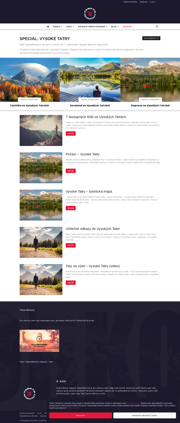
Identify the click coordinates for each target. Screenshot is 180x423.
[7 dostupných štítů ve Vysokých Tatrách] (41, 130)
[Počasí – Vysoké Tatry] (41, 167)
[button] (157, 27)
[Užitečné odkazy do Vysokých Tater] (41, 242)
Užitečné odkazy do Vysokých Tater (93, 229)
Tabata (56, 27)
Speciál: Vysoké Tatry (29, 99)
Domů (22, 34)
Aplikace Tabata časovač (91, 27)
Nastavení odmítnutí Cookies (144, 415)
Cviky (69, 27)
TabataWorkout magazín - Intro (39, 362)
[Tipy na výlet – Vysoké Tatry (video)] (41, 279)
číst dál (71, 134)
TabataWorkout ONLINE (29, 416)
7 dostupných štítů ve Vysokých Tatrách (96, 117)
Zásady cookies (72, 408)
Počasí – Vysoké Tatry (83, 154)
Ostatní (127, 27)
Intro (46, 413)
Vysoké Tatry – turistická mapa (89, 191)
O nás (152, 2)
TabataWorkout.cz (133, 403)
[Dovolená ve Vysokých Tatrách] (90, 83)
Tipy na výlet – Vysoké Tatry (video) (93, 266)
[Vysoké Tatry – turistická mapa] (41, 205)
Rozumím (80, 415)
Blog (114, 27)
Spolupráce (144, 2)
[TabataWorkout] (90, 13)
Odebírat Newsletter (130, 2)
